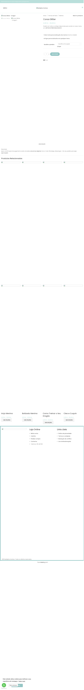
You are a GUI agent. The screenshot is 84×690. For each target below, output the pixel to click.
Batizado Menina (29, 413)
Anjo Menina (7, 413)
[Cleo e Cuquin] (73, 223)
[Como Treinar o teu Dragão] (52, 223)
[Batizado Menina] (31, 223)
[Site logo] (42, 8)
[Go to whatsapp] (4, 685)
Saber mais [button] (21, 681)
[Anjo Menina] (10, 223)
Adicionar (55, 54)
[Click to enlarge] (4, 13)
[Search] (78, 8)
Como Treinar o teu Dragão (52, 414)
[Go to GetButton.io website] (4, 688)
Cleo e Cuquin (70, 413)
